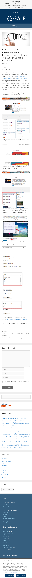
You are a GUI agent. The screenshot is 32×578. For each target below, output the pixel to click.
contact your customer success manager (17, 319)
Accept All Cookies (21, 575)
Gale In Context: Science (22, 78)
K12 (19, 434)
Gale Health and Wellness (6, 428)
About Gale (6, 506)
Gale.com (5, 504)
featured (10, 423)
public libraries (14, 441)
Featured (4, 466)
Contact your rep (6, 325)
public (4, 441)
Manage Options (10, 575)
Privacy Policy (6, 522)
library (2, 437)
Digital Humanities (6, 461)
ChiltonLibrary (17, 421)
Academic (4, 459)
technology (27, 445)
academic (5, 418)
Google (19, 431)
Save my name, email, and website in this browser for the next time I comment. (17, 382)
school (13, 445)
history (9, 434)
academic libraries (16, 418)
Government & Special (9, 518)
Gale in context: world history (21, 430)
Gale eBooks (15, 426)
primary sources (24, 437)
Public (3, 468)
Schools (18, 445)
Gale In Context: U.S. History (11, 430)
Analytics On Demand (9, 420)
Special (3, 472)
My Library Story (11, 436)
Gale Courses (9, 426)
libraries (28, 434)
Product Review (4, 439)
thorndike (3, 447)
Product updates (20, 439)
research (9, 445)
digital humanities (24, 420)
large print (23, 434)
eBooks (4, 423)
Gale (15, 423)
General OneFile (14, 431)
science (23, 445)
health (23, 431)
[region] (16, 568)
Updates (6, 331)
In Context (14, 434)
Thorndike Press (11, 447)
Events (3, 463)
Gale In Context (15, 428)
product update (12, 439)
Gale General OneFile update (24, 426)
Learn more (20, 7)
